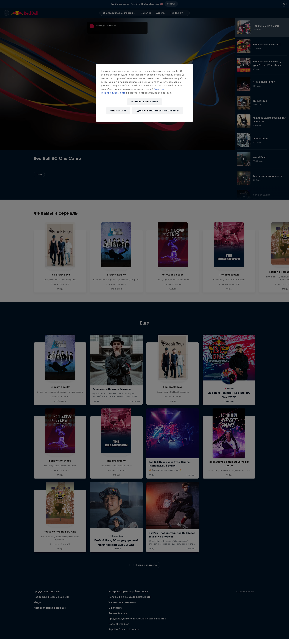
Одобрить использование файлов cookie (157, 111)
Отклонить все (118, 111)
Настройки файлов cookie (144, 102)
